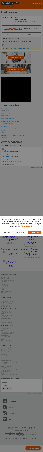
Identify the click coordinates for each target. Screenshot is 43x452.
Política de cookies (27, 226)
